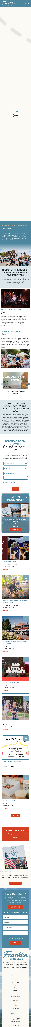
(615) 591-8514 (15, 1025)
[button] (28, 384)
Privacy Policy (10, 938)
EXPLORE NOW (15, 529)
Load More (16, 815)
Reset (15, 489)
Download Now (15, 883)
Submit (15, 837)
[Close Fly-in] (27, 497)
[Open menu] (25, 3)
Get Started (15, 907)
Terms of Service (18, 938)
